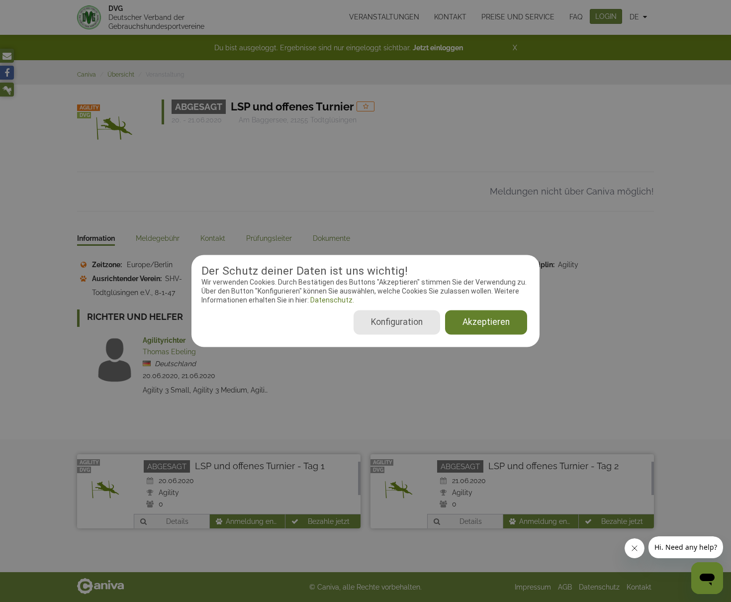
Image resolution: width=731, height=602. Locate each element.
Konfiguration (397, 322)
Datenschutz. (331, 300)
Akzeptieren (486, 322)
